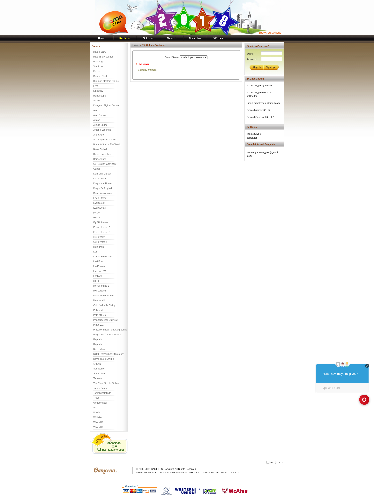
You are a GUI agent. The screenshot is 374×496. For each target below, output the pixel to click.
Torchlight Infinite (102, 393)
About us (171, 38)
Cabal (96, 168)
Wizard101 (99, 422)
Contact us (195, 38)
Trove (96, 398)
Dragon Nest (100, 76)
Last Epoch (99, 261)
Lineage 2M (99, 271)
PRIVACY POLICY (229, 472)
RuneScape (99, 95)
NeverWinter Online (103, 295)
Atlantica (97, 100)
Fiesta (96, 217)
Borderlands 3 (100, 159)
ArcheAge (98, 134)
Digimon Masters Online (106, 81)
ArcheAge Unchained (104, 139)
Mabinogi (98, 61)
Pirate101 (98, 324)
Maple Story (99, 51)
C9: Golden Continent (104, 164)
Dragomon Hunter (102, 183)
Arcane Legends (102, 129)
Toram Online (100, 388)
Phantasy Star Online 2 (105, 320)
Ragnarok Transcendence (107, 334)
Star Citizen (99, 373)
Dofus (96, 71)
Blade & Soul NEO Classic (107, 144)
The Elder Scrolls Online (106, 383)
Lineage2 (98, 90)
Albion (96, 120)
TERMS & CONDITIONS (201, 472)
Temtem (97, 378)
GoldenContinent (147, 69)
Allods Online (100, 125)
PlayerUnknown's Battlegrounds (110, 329)
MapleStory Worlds (103, 56)
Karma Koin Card (102, 256)
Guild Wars (99, 237)
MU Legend (99, 290)
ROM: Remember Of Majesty (108, 354)
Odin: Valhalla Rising (104, 305)
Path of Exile (100, 315)
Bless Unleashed (102, 154)
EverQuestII (99, 207)
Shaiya (97, 363)
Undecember (100, 402)
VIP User (218, 38)
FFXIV (96, 212)
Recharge (124, 38)
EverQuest (98, 203)
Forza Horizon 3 (101, 227)
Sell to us (148, 38)
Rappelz (97, 339)
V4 (94, 407)
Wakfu (96, 412)
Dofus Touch (100, 178)
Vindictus (98, 66)
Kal (95, 251)
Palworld (98, 310)
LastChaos (99, 266)
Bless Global (100, 149)
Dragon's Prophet (102, 188)
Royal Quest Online (103, 359)
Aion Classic (100, 115)
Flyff (95, 86)
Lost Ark (97, 276)
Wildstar (97, 417)
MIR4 (96, 281)
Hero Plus (98, 246)
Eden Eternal (100, 198)
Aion (95, 110)
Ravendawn (99, 349)
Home (101, 38)
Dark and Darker (102, 173)
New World (99, 300)
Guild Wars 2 (100, 242)
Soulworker (99, 368)
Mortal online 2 (101, 285)
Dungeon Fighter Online (106, 105)
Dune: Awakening (102, 193)
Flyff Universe (100, 222)
